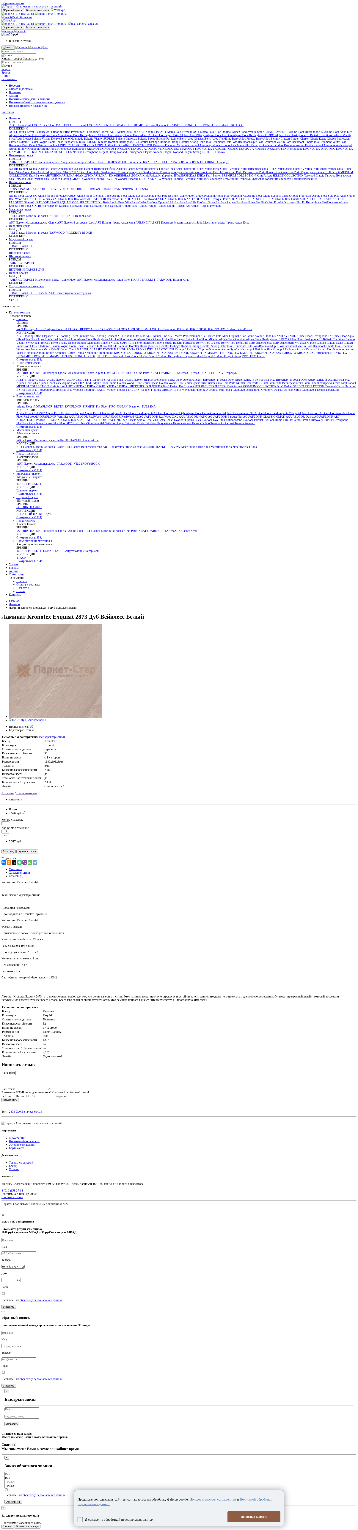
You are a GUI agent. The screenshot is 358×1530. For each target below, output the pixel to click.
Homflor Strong (169, 141)
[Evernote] (19, 862)
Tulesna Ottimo (166, 205)
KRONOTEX (209, 125)
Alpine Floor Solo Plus (326, 195)
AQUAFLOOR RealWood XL (106, 199)
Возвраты (15, 92)
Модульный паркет (21, 239)
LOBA (40, 293)
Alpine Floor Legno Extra (164, 135)
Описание (15, 869)
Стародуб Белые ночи (224, 178)
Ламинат (14, 118)
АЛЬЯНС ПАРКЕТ (62, 215)
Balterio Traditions (321, 135)
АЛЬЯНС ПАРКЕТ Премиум (155, 222)
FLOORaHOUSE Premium (91, 141)
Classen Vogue (38, 141)
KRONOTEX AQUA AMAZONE (141, 148)
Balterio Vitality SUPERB (100, 138)
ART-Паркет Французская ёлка (115, 222)
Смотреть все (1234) (29, 359)
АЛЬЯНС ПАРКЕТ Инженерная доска (34, 162)
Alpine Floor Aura (53, 135)
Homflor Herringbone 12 (123, 141)
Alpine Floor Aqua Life (338, 131)
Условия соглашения (22, 1144)
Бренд (13, 1165)
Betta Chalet (139, 202)
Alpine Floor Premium (219, 135)
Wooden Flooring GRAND (67, 178)
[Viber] (24, 862)
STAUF (50, 293)
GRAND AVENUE (277, 131)
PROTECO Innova (213, 152)
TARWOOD (176, 162)
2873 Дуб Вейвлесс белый (25, 1111)
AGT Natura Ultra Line (124, 131)
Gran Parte (135, 162)
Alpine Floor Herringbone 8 (81, 135)
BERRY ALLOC (83, 125)
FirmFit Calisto (265, 202)
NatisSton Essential (58, 205)
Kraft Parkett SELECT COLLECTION (280, 175)
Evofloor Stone (206, 202)
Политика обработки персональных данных (37, 102)
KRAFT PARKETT (155, 162)
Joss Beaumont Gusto (219, 141)
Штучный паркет (20, 256)
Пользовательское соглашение (28, 105)
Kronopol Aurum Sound (72, 148)
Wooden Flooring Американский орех (186, 178)
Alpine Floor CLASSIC (23, 195)
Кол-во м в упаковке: (15, 827)
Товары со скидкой (21, 1162)
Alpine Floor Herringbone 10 (292, 135)
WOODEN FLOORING (200, 162)
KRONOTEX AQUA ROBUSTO (248, 148)
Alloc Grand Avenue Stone (248, 131)
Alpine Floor (47, 125)
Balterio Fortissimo (167, 138)
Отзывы (14, 1169)
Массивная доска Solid (188, 222)
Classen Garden (290, 138)
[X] (14, 862)
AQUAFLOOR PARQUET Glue (36, 419)
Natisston (127, 189)
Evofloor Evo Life (186, 202)
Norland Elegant (163, 152)
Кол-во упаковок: (12, 819)
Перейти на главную (27, 1526)
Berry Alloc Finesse (244, 138)
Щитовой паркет (19, 252)
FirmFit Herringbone (309, 202)
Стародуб (222, 162)
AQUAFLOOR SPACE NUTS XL (81, 202)
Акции (5, 75)
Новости (14, 85)
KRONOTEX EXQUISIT (211, 148)
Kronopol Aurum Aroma (42, 148)
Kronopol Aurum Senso (325, 145)
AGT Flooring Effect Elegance (27, 131)
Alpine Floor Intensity (111, 135)
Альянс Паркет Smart (130, 168)
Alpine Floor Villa (27, 383)
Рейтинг (6, 1096)
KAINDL (175, 125)
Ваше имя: (8, 1072)
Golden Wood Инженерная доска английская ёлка (174, 172)
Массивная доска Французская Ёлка (226, 222)
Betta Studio (110, 202)
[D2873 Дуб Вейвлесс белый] (55, 716)
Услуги (5, 69)
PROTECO (236, 125)
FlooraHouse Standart (61, 141)
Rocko (42, 205)
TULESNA (141, 189)
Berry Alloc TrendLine (218, 138)
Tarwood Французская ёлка (32, 178)
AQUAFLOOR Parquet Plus (211, 199)
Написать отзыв (26, 793)
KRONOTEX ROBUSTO (103, 148)
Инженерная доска (21, 155)
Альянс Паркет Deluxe (23, 168)
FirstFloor (94, 189)
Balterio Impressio (127, 138)
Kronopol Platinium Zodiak (267, 145)
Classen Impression (338, 138)
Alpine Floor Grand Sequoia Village (268, 195)
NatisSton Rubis (100, 205)
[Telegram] (35, 862)
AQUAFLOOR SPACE (45, 202)
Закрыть (7, 1526)
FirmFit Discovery (285, 202)
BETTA (51, 189)
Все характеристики (52, 737)
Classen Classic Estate (313, 138)
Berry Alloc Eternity (268, 138)
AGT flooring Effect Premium (64, 131)
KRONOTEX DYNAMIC (319, 148)
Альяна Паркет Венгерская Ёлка (95, 168)
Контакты (7, 112)
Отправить (12, 1424)
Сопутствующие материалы (26, 286)
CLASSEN (101, 125)
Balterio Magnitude (72, 138)
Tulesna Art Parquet (188, 205)
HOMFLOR (141, 125)
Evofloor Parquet (226, 202)
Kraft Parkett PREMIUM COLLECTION (231, 175)
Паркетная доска (19, 225)
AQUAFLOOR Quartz (285, 199)
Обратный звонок (12, 10)
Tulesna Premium (210, 205)
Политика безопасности (24, 1141)
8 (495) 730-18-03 (56, 13)
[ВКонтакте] (3, 862)
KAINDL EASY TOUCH (137, 145)
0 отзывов (7, 793)
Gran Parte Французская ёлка (306, 172)
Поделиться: (9, 858)
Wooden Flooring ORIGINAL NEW (140, 178)
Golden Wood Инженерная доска (122, 172)
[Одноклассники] (9, 862)
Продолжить (10, 1099)
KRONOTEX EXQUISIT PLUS (52, 152)
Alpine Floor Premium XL (231, 195)
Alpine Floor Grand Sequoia (129, 195)
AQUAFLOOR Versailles (38, 199)
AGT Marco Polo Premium (176, 131)
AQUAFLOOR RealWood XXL (144, 199)
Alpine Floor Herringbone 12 (306, 131)
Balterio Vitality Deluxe (46, 138)
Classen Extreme (19, 141)
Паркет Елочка (18, 272)
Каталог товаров (19, 312)
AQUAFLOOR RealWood (70, 199)
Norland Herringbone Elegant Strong (95, 152)
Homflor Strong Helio (192, 141)
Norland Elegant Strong (187, 152)
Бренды (6, 72)
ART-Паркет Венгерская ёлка (76, 222)
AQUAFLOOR (35, 189)
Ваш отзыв (8, 1089)
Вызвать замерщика (37, 10)
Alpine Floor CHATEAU (61, 172)
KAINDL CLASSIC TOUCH (73, 145)
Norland (223, 125)
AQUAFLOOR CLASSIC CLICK (250, 199)
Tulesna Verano (147, 205)
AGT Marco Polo (203, 131)
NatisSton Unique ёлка (124, 205)
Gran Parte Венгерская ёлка (270, 172)
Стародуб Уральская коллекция (258, 178)
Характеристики (19, 872)
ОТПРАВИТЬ (13, 1501)
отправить (8, 1306)
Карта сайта (16, 1148)
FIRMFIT (81, 189)
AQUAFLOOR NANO (179, 199)
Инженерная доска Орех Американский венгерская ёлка (232, 168)
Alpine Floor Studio (89, 172)
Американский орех (73, 162)
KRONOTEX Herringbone (286, 148)
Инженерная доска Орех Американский (170, 168)
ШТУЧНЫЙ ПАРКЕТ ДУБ (26, 269)
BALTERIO (63, 125)
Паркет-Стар (83, 215)
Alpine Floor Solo (301, 195)
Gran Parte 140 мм (217, 172)
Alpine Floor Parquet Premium (197, 195)
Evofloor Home (246, 202)
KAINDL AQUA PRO (106, 145)
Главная (14, 600)
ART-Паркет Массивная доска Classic (33, 222)
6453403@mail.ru (21, 17)
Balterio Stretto (147, 138)
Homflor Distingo (149, 141)
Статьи (13, 95)
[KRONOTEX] (31, 726)
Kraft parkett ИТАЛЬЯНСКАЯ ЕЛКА (182, 175)
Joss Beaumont (159, 125)
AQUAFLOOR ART (313, 199)
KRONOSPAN (111, 189)
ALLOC (33, 125)
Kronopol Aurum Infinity (39, 352)
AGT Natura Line (149, 131)
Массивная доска (20, 209)
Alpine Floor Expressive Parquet (57, 195)
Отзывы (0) (16, 876)
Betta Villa (124, 202)
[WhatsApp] (30, 862)
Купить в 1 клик (27, 851)
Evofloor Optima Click (161, 202)
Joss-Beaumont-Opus (245, 141)
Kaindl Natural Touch (42, 145)
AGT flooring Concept (96, 131)
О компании (9, 79)
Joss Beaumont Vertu (38, 349)
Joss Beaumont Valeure (272, 141)
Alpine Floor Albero (136, 135)
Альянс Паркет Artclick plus (56, 168)
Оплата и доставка (21, 88)
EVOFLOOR (66, 189)
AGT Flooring (18, 125)
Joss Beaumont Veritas (327, 141)
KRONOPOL (191, 125)
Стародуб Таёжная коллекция (298, 178)
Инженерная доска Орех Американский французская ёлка (305, 168)
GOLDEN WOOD (116, 162)
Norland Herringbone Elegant (135, 152)
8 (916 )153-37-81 (23, 13)
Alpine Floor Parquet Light (162, 195)
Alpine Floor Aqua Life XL (25, 135)
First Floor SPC (28, 205)
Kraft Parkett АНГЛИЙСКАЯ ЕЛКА (52, 175)
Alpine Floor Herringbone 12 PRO (254, 135)
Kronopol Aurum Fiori (297, 145)
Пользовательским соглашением (213, 1499)
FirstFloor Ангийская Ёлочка (34, 423)
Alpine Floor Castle (34, 172)
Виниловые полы (20, 182)
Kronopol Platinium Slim (236, 145)
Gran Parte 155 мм (240, 172)
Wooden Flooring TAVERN (101, 178)
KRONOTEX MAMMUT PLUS (52, 356)
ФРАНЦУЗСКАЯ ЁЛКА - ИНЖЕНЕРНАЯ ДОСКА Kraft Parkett (116, 175)
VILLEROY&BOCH (78, 232)
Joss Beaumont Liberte (300, 141)
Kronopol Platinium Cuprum (170, 145)
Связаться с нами (12, 1197)
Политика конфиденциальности (29, 99)
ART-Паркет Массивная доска (29, 215)
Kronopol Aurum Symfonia (204, 145)
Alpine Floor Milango (193, 135)
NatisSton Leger (80, 205)
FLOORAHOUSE (121, 125)
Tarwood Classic (314, 175)
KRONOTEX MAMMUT (178, 148)
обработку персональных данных (41, 1300)
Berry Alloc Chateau (191, 138)
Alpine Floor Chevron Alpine (94, 195)
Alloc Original (223, 131)
